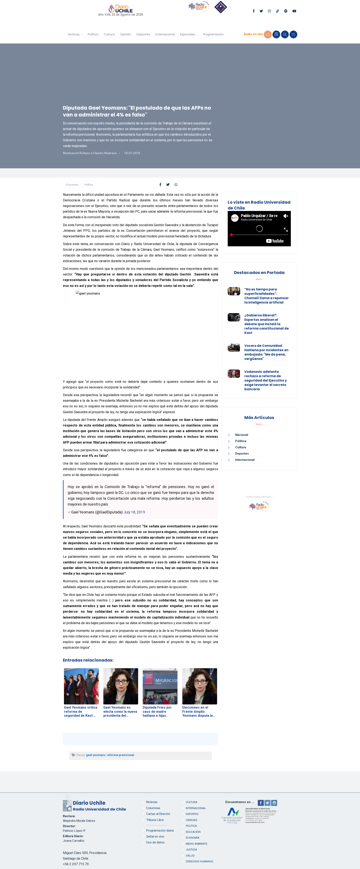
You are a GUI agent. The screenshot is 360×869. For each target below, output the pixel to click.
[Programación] (276, 34)
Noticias (74, 34)
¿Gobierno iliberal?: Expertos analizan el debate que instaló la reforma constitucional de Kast (266, 324)
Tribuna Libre (155, 820)
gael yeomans (95, 755)
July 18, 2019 (134, 512)
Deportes (143, 34)
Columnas (153, 808)
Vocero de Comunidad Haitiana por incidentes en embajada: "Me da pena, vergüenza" (266, 352)
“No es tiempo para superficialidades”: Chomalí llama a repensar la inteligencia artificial (266, 296)
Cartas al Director (158, 814)
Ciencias (191, 820)
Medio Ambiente (196, 843)
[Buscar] (285, 34)
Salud (190, 855)
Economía (72, 184)
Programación (213, 34)
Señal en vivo (155, 836)
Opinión (125, 34)
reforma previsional (120, 755)
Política (93, 34)
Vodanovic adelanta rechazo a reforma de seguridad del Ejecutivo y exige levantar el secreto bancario (265, 380)
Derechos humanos (199, 861)
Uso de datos (155, 842)
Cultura (109, 34)
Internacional (165, 34)
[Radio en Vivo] (268, 34)
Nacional (241, 435)
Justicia (191, 849)
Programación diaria (160, 830)
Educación (193, 831)
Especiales (187, 34)
